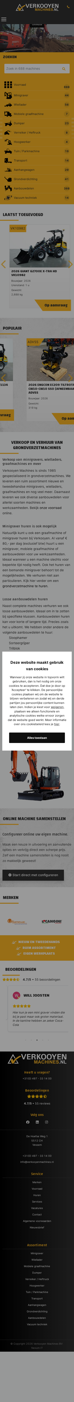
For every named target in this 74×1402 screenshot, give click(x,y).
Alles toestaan (37, 738)
